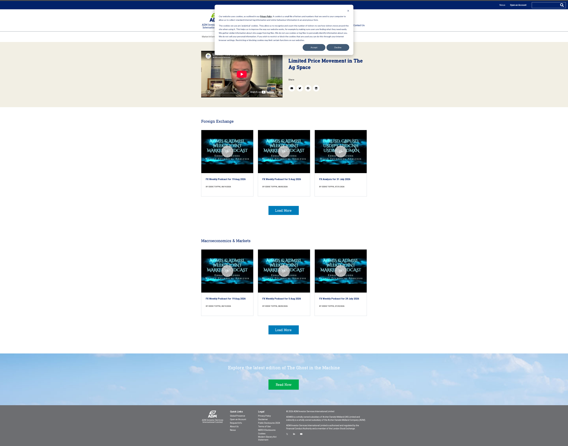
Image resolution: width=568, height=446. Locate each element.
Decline (337, 47)
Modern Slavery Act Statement (267, 438)
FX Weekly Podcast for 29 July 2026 (339, 298)
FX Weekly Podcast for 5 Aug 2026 (281, 179)
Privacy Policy (264, 416)
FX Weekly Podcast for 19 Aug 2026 (226, 179)
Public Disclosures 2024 (269, 423)
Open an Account (518, 5)
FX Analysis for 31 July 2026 (334, 179)
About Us (234, 426)
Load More (283, 210)
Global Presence (237, 416)
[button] (291, 88)
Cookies (262, 433)
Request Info (236, 423)
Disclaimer (263, 419)
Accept (314, 47)
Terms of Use (264, 426)
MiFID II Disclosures (267, 430)
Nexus (502, 5)
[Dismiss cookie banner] (348, 11)
